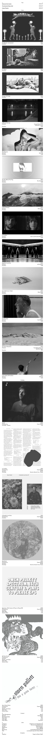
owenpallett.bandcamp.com (36, 729)
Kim (42, 718)
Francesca (40, 720)
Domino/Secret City (34, 472)
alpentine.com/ (39, 726)
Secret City (36, 564)
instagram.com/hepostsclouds (36, 723)
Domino (32, 564)
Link (42, 425)
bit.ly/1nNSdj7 (39, 727)
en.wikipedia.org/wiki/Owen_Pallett (35, 730)
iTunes (41, 472)
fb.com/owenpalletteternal (37, 725)
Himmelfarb (40, 715)
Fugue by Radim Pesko (38, 734)
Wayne (41, 714)
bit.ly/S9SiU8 (40, 728)
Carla (41, 719)
